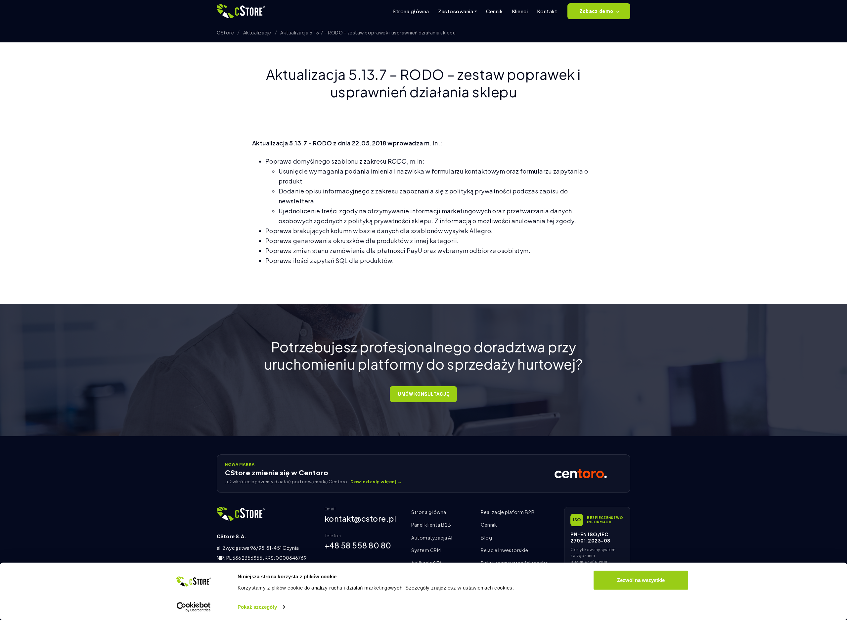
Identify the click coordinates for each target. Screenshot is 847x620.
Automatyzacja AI (431, 538)
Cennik (494, 11)
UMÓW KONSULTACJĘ (423, 394)
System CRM (426, 550)
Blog (486, 538)
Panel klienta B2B (431, 525)
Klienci (520, 11)
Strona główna (410, 11)
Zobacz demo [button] (596, 11)
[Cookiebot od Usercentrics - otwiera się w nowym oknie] (194, 607)
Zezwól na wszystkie (641, 580)
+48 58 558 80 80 (358, 545)
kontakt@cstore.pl (360, 518)
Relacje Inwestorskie (504, 550)
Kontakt (547, 11)
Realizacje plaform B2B (508, 512)
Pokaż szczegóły (257, 607)
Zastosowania (455, 11)
